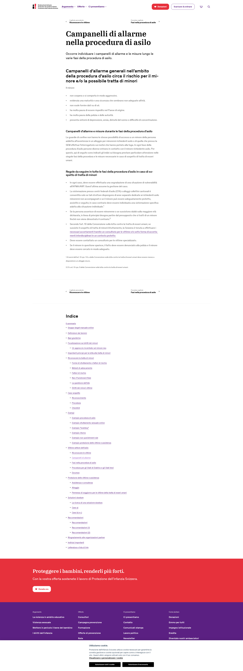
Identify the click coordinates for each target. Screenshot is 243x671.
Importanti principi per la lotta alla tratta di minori (89, 353)
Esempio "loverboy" (80, 428)
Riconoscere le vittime (81, 453)
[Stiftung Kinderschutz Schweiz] (45, 6)
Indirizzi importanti (76, 542)
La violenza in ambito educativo (48, 617)
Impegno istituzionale (180, 627)
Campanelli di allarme (81, 458)
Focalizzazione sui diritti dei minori (83, 343)
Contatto (128, 622)
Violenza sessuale (42, 622)
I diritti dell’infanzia (42, 633)
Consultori (83, 617)
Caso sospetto (74, 393)
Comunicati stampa (133, 627)
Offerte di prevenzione (89, 633)
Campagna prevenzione (90, 622)
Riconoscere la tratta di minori (81, 358)
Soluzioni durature (76, 497)
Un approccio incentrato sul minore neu (89, 348)
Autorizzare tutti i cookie (105, 664)
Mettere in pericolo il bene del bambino (52, 627)
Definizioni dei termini (77, 333)
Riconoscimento (79, 398)
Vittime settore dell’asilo (78, 448)
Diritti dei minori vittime (82, 388)
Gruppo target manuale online (81, 327)
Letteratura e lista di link (78, 547)
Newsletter (129, 638)
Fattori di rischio (79, 373)
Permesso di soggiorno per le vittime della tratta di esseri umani (99, 492)
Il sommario (71, 324)
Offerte (81, 6)
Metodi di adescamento (82, 368)
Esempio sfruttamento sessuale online (88, 423)
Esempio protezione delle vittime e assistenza (91, 443)
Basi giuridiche (74, 338)
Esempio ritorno (79, 433)
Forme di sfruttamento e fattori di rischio (89, 363)
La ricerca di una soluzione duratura (87, 502)
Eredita (172, 633)
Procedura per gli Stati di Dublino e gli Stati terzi (93, 468)
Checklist (76, 408)
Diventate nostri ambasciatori (184, 638)
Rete (80, 638)
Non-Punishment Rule (81, 378)
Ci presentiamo (96, 6)
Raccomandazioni (75, 517)
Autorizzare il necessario (138, 664)
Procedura (76, 403)
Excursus (75, 472)
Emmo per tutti (176, 622)
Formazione (84, 627)
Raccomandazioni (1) (81, 527)
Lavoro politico (130, 633)
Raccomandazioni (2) (81, 532)
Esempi (71, 413)
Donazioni (174, 617)
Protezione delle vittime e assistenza (83, 478)
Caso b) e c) (77, 512)
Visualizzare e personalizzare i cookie (106, 658)
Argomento (67, 6)
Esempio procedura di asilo (83, 418)
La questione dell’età (81, 383)
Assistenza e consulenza (82, 482)
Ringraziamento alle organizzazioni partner (86, 537)
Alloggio (75, 487)
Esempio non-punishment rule (85, 438)
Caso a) (75, 507)
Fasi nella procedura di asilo (84, 462)
